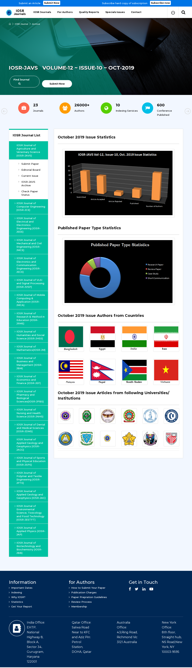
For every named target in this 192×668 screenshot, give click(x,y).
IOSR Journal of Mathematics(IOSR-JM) (30, 348)
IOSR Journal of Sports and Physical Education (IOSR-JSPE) (31, 461)
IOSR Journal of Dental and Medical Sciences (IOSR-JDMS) (30, 428)
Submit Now (51, 3)
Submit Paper (30, 163)
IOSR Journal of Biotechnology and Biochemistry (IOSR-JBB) (29, 548)
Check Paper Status (29, 193)
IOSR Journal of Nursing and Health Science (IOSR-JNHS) (29, 413)
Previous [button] (17, 112)
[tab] (118, 139)
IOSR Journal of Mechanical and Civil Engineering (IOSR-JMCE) (29, 245)
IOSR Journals (42, 12)
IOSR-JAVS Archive (28, 183)
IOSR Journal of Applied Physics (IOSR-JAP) (30, 531)
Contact (136, 12)
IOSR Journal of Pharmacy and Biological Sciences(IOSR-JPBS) (30, 396)
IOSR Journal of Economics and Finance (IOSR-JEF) (28, 380)
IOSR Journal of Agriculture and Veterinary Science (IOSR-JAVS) (28, 150)
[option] (96, 3)
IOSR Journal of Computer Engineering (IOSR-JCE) (30, 206)
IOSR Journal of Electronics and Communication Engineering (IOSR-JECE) (28, 265)
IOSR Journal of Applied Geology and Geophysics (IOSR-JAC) (31, 494)
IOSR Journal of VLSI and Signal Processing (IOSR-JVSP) (30, 283)
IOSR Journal (21, 24)
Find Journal (21, 79)
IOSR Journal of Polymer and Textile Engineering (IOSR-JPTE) (29, 478)
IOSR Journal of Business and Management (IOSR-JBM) (29, 363)
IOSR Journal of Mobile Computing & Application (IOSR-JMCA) (30, 300)
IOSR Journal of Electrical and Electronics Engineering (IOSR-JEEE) (28, 225)
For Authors (65, 12)
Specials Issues (115, 12)
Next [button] (174, 112)
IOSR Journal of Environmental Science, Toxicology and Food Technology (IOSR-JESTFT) (30, 512)
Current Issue (29, 175)
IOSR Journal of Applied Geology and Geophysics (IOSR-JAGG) (29, 444)
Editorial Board (30, 169)
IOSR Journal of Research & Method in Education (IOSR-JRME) (30, 318)
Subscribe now (160, 3)
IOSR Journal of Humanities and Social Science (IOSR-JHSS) (30, 335)
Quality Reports (89, 12)
